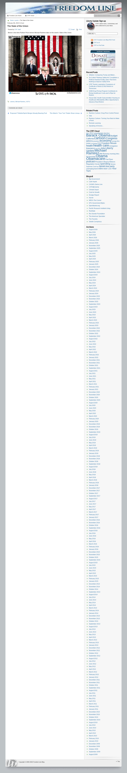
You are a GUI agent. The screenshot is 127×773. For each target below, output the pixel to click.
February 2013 (94, 642)
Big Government (94, 179)
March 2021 (93, 384)
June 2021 (92, 376)
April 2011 (92, 701)
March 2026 (93, 237)
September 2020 (94, 400)
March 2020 (93, 416)
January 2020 (93, 421)
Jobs (103, 148)
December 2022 (94, 328)
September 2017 (94, 496)
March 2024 (93, 288)
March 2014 (93, 608)
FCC (99, 143)
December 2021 (94, 360)
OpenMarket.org (94, 206)
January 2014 (93, 613)
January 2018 (93, 485)
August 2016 (93, 530)
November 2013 (94, 618)
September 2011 (94, 688)
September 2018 (94, 464)
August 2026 (93, 229)
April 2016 (92, 541)
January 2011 (93, 709)
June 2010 (92, 728)
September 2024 (94, 272)
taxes (102, 166)
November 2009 (94, 746)
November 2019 (94, 427)
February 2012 (94, 674)
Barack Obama (98, 135)
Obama (102, 156)
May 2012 (92, 666)
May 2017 (92, 507)
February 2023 (94, 323)
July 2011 (92, 693)
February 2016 (94, 547)
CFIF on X (96, 42)
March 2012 (93, 672)
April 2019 (92, 445)
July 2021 (92, 373)
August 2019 (93, 435)
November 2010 (94, 714)
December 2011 (94, 680)
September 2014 (94, 592)
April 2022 (92, 349)
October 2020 (93, 397)
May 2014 (92, 602)
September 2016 (94, 528)
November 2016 (94, 523)
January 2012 (93, 677)
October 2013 (93, 621)
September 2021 (94, 368)
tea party (110, 166)
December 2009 (94, 744)
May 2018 (92, 475)
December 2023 (94, 296)
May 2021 (92, 379)
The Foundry (93, 219)
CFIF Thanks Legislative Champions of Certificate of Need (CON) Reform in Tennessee (102, 86)
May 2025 (92, 256)
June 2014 (92, 600)
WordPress (11, 763)
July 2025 (92, 253)
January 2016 (93, 549)
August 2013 (93, 626)
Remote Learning (95, 123)
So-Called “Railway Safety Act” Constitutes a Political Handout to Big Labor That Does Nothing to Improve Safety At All (104, 80)
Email (72, 29)
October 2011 (93, 685)
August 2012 (93, 658)
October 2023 (93, 301)
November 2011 (94, 682)
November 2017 (94, 490)
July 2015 (92, 565)
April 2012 (92, 669)
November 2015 (94, 554)
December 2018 (94, 456)
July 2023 (92, 309)
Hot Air (91, 198)
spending (105, 163)
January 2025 (93, 264)
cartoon (12, 101)
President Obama (102, 162)
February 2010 (94, 738)
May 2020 (92, 411)
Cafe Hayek (93, 182)
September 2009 (94, 752)
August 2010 (93, 722)
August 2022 (93, 339)
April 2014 (92, 605)
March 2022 (93, 352)
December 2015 (94, 552)
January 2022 (93, 357)
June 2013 (92, 632)
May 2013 (92, 634)
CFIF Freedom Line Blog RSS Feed (104, 40)
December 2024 (94, 267)
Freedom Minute (108, 143)
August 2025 (93, 251)
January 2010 (93, 741)
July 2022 (92, 341)
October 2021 (93, 365)
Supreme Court (91, 166)
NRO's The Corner (95, 200)
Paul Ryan (109, 159)
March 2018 (93, 480)
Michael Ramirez (20, 101)
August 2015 (93, 563)
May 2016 (92, 539)
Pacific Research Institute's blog (99, 208)
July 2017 (92, 501)
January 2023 (93, 325)
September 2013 (94, 624)
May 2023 (92, 315)
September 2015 (94, 560)
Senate (97, 164)
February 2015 (94, 578)
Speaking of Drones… (96, 126)
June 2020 (92, 408)
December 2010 (94, 712)
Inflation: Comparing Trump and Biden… (102, 75)
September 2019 (94, 432)
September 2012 (94, 656)
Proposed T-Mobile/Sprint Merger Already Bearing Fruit (28, 113)
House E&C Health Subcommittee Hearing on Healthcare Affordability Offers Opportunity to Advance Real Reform (104, 100)
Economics (95, 141)
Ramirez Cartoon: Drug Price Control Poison (104, 113)
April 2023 (92, 317)
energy (114, 141)
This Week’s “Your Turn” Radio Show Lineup (65, 113)
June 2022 (92, 344)
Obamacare (95, 159)
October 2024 (93, 269)
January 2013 (93, 645)
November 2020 (94, 395)
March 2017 (93, 512)
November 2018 (94, 459)
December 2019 (94, 424)
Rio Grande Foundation (97, 214)
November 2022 (94, 331)
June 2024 (92, 280)
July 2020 (92, 405)
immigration (113, 146)
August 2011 (93, 690)
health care (101, 145)
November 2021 (94, 363)
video (100, 168)
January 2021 (93, 389)
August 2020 (93, 403)
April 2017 (92, 509)
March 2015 (93, 576)
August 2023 (93, 307)
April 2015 (92, 573)
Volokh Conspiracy (95, 221)
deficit (88, 141)
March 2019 (93, 448)
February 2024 (94, 291)
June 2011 (92, 696)
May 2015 (92, 570)
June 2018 (92, 472)
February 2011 (94, 706)
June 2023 (92, 312)
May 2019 (92, 443)
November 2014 (94, 587)
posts (16, 20)
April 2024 (92, 285)
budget (114, 136)
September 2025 (94, 248)
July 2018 (92, 469)
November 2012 (94, 650)
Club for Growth (94, 192)
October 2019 (93, 429)
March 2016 (93, 544)
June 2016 (92, 536)
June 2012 (92, 664)
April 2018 (92, 477)
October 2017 (93, 493)
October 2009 (93, 749)
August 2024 (93, 275)
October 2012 (93, 653)
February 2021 (94, 387)
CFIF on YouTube (98, 45)
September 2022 (94, 336)
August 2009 (93, 754)
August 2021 (93, 371)
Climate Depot (94, 190)
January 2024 (93, 293)
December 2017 (94, 488)
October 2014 (93, 589)
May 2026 (92, 232)
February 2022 (94, 355)
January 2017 (93, 517)
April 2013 (92, 637)
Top (118, 761)
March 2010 (93, 736)
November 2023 (94, 299)
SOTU (28, 101)
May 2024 (92, 283)
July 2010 (92, 725)
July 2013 (92, 629)
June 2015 (92, 568)
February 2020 (94, 419)
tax (98, 166)
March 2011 (93, 704)
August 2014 (93, 594)
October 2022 (93, 333)
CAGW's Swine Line (95, 184)
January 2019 (93, 453)
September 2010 (94, 720)
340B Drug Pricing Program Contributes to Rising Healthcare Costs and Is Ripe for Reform (103, 93)
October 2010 (93, 717)
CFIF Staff (17, 29)
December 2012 (94, 648)
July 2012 (92, 661)
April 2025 (92, 259)
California (90, 139)
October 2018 (93, 461)
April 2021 (92, 381)
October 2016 (93, 525)
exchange (94, 143)
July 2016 (92, 533)
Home (12, 20)
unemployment (92, 169)
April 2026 (92, 235)
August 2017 (93, 499)
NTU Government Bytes (97, 203)
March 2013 (93, 640)
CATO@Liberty (94, 187)
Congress (111, 138)
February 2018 (94, 483)
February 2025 (94, 261)
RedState (92, 211)
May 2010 (92, 730)
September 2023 (94, 304)
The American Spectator (97, 216)
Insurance (90, 148)
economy (105, 140)
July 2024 (92, 277)
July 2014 (92, 597)
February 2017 (94, 514)
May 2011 (92, 698)
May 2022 (92, 347)
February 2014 (94, 610)
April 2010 (92, 733)
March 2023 (93, 320)
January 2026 (93, 243)
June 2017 (92, 504)
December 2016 (94, 520)
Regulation (90, 164)
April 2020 (92, 413)
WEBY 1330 (107, 169)
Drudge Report (94, 195)
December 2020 (94, 392)
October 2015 (93, 557)
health (89, 145)
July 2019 (92, 437)
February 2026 (94, 240)
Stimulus (113, 164)
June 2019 (92, 440)
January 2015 (93, 581)
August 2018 (93, 467)
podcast (90, 161)
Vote (90, 116)
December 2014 (94, 584)
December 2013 (94, 616)
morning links (114, 154)
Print (80, 29)
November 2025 (94, 245)
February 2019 (94, 451)
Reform (112, 162)
